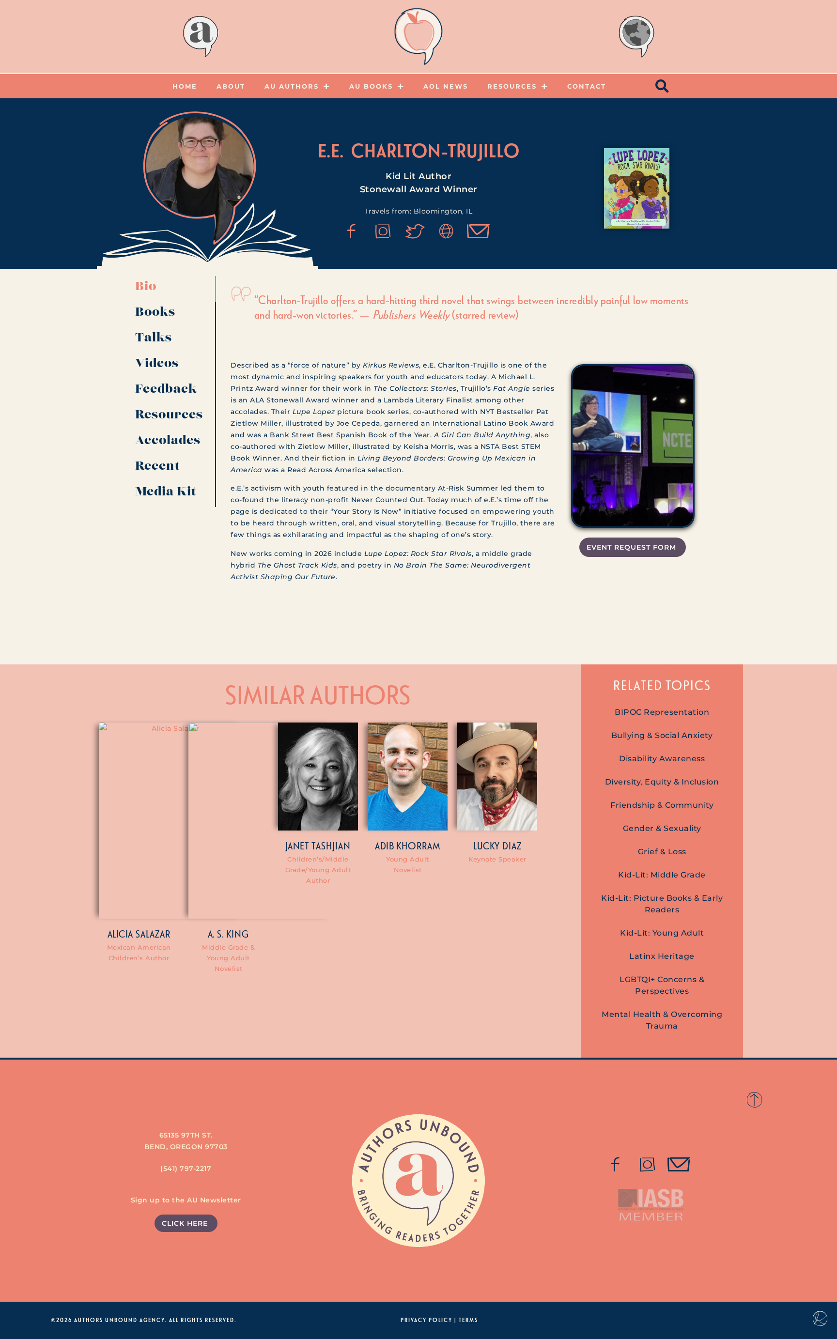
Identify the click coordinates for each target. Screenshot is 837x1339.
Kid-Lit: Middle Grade (662, 874)
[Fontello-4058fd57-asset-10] (679, 1164)
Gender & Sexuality (662, 828)
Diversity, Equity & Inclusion (662, 781)
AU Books (371, 86)
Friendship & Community (661, 805)
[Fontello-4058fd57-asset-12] (415, 231)
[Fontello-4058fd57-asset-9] (383, 231)
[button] (663, 86)
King (237, 933)
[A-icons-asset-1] (446, 231)
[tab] (172, 289)
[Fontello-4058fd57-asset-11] (351, 231)
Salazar (153, 933)
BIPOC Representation (662, 712)
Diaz (512, 845)
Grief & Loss (662, 851)
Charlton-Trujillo (435, 150)
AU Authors (291, 86)
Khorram (418, 845)
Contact (586, 86)
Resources (512, 86)
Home (184, 86)
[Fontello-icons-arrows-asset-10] (478, 231)
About (231, 86)
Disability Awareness (662, 758)
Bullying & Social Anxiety (662, 735)
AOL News (445, 86)
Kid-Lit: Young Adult (662, 933)
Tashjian (331, 845)
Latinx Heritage (662, 956)
